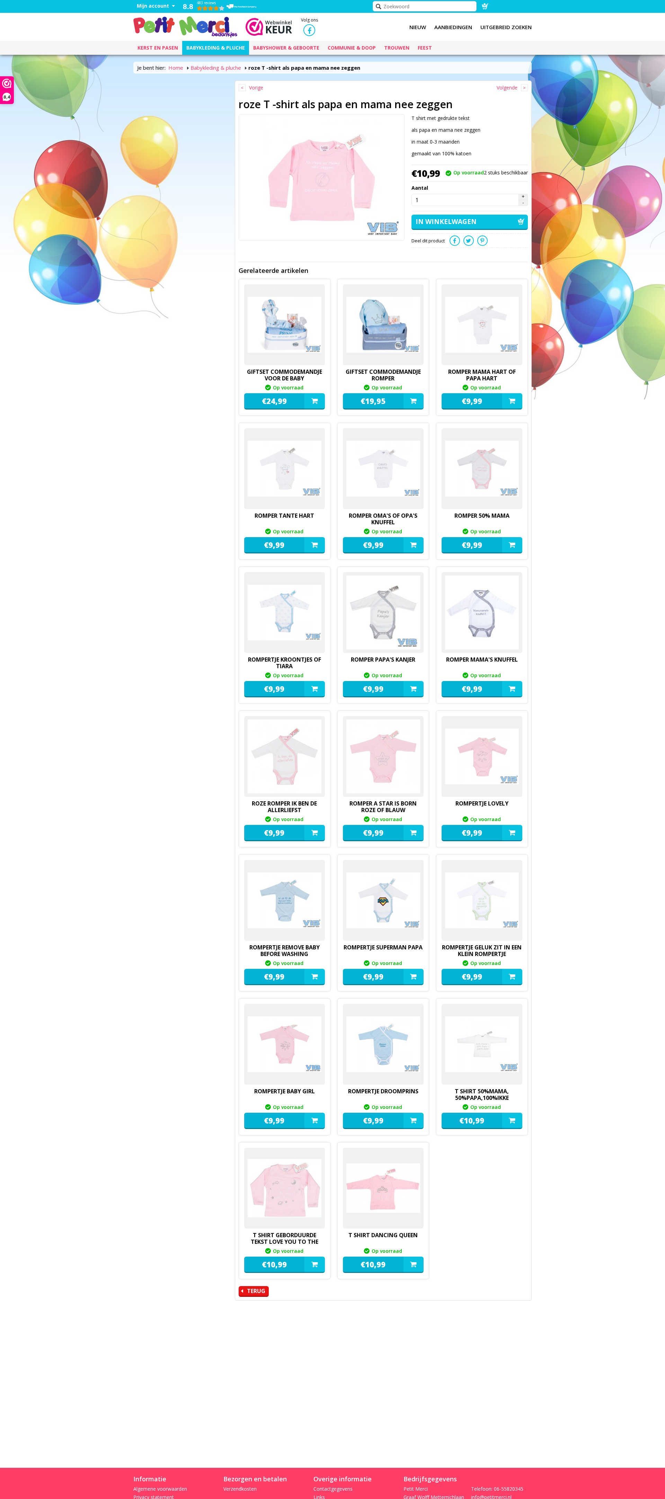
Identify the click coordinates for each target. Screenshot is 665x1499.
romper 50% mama (481, 515)
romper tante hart (284, 515)
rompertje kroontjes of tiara (284, 663)
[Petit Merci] (185, 26)
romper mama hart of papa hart (482, 375)
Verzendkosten (240, 1488)
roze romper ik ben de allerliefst (284, 807)
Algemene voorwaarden (160, 1488)
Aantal (419, 187)
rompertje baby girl (284, 1091)
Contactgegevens (333, 1488)
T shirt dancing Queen (383, 1235)
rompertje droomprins (383, 1091)
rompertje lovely (481, 803)
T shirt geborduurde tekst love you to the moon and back (284, 1241)
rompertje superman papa (383, 947)
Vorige (256, 87)
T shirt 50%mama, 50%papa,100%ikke (482, 1094)
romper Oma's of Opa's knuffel (383, 519)
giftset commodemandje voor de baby (284, 375)
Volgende (507, 87)
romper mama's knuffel (482, 659)
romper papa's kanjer (383, 659)
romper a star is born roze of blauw (383, 807)
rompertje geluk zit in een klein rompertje (482, 951)
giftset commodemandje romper (383, 375)
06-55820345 (508, 1488)
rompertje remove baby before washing (284, 951)
